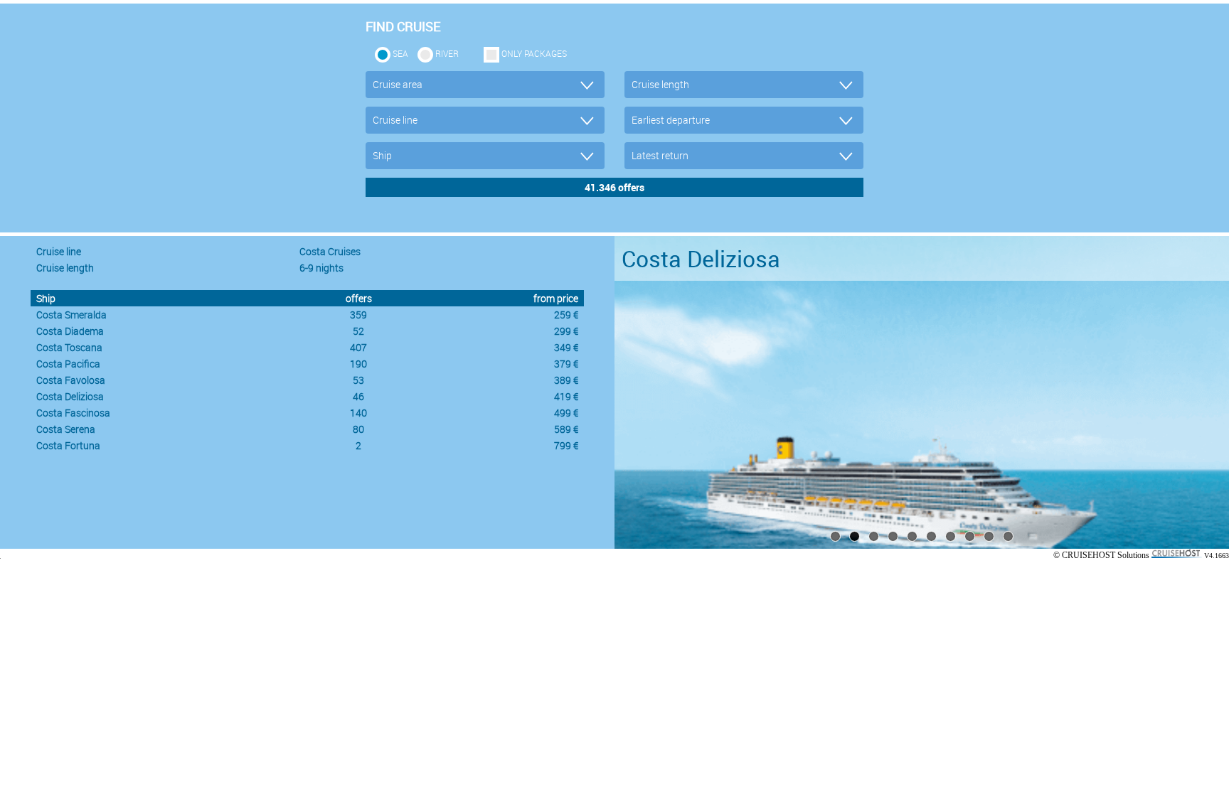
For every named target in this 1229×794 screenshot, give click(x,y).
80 (358, 429)
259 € (566, 314)
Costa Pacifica (68, 363)
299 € (566, 331)
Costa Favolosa (70, 380)
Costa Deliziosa (70, 396)
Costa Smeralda (71, 314)
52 (358, 331)
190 (358, 363)
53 (358, 380)
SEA (400, 53)
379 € (566, 363)
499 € (566, 412)
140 (358, 412)
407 (358, 347)
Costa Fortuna (68, 445)
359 (358, 314)
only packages (534, 53)
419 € (566, 396)
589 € (566, 429)
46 (358, 396)
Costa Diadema (70, 331)
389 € (566, 380)
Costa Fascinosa (73, 412)
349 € (566, 347)
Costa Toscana (69, 347)
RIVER (447, 53)
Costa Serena (65, 429)
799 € (566, 445)
